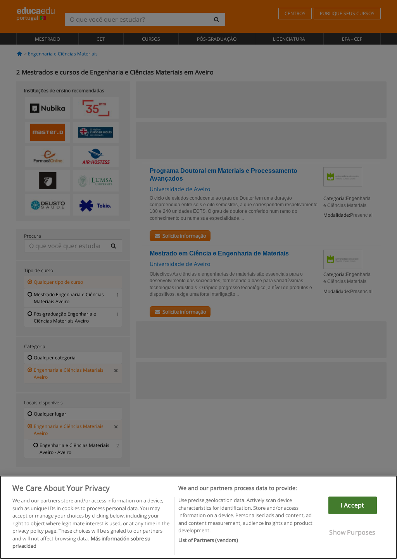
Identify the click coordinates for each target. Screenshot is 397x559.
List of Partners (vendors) (208, 540)
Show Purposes (352, 532)
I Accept (352, 505)
